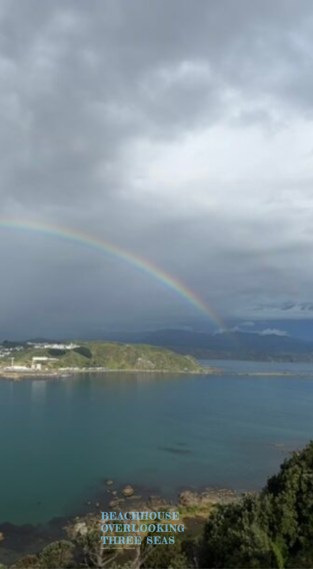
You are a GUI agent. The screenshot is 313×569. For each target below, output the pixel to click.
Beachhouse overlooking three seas (143, 528)
